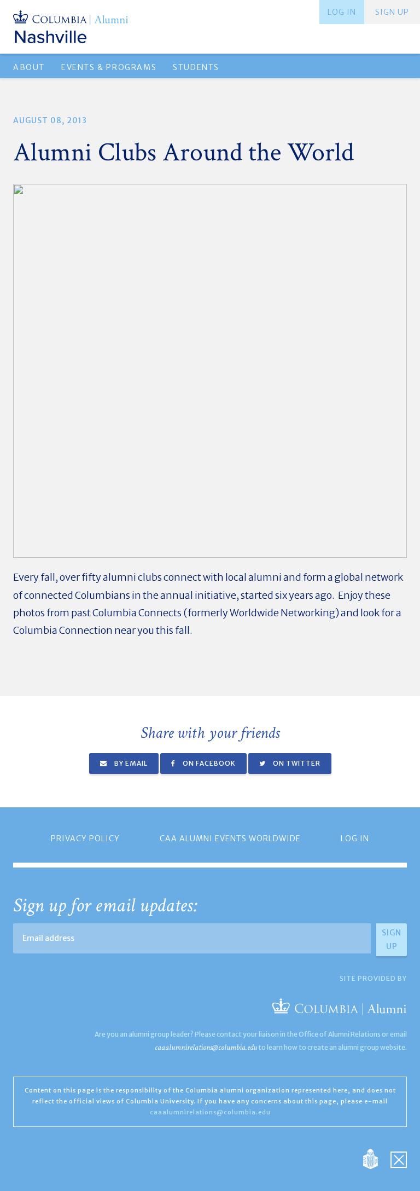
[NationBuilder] (376, 1158)
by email (130, 763)
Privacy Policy (85, 838)
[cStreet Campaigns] (398, 1158)
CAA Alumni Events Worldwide (230, 838)
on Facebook (208, 763)
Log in (342, 12)
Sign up (392, 12)
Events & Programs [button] (108, 67)
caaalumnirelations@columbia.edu (206, 1047)
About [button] (29, 67)
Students (196, 67)
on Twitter (295, 763)
